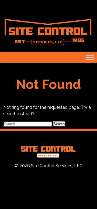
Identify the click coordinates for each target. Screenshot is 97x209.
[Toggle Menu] (90, 57)
